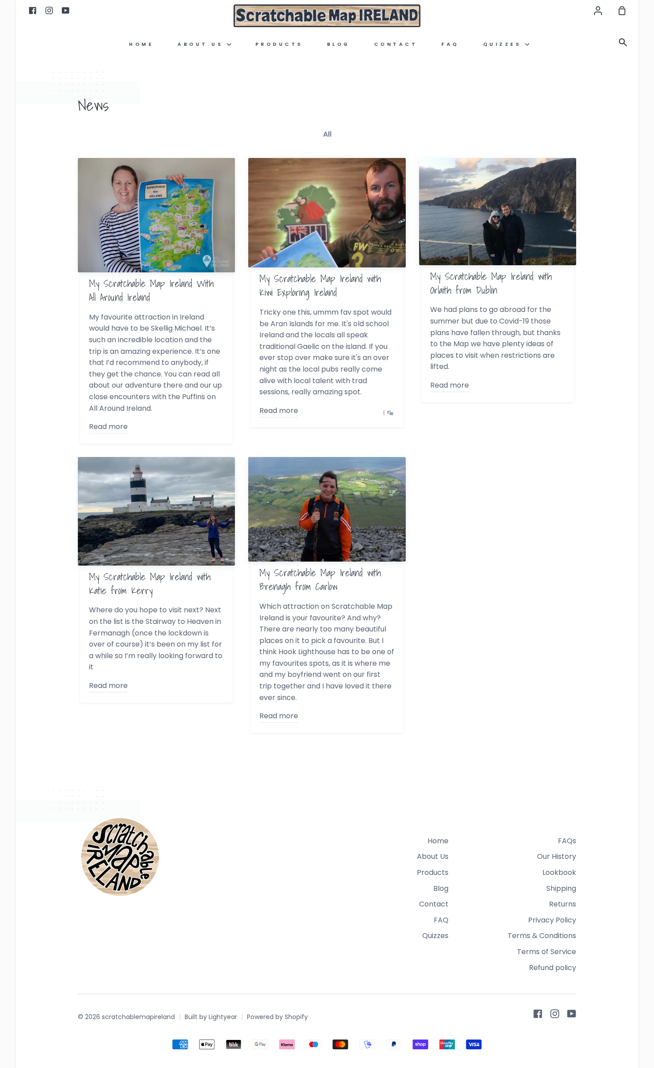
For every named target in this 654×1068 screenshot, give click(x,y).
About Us (202, 44)
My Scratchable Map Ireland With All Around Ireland (151, 290)
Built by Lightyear (211, 1016)
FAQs (567, 841)
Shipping (561, 888)
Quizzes (504, 44)
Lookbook (559, 872)
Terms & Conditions (542, 935)
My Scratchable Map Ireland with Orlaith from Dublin (491, 283)
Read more (108, 426)
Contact (396, 44)
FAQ (450, 44)
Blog (338, 44)
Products (279, 44)
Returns (562, 904)
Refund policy (552, 968)
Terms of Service (546, 952)
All (327, 134)
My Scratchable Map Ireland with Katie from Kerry (149, 583)
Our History (556, 856)
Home (141, 44)
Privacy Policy (552, 920)
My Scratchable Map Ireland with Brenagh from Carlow (320, 579)
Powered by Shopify (277, 1016)
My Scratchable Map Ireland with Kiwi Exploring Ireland (320, 285)
